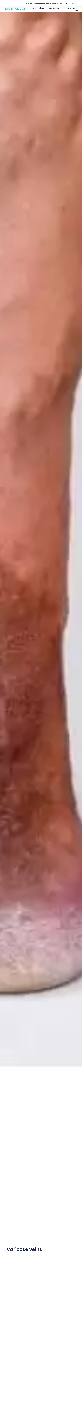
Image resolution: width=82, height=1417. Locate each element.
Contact (75, 10)
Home (34, 8)
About (42, 8)
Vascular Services (53, 8)
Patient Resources (70, 8)
